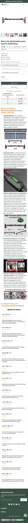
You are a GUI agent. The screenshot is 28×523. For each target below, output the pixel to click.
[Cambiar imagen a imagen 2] (7, 35)
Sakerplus (18, 516)
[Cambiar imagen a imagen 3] (12, 35)
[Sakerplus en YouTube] (16, 504)
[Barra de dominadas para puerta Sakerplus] (14, 20)
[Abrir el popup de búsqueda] (21, 4)
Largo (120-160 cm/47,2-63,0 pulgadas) (10, 72)
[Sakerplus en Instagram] (14, 504)
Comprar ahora (14, 87)
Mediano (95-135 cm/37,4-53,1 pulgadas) (10, 69)
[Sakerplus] (5, 4)
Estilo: (10, 62)
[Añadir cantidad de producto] (7, 79)
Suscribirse (23, 499)
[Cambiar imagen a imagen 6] (25, 35)
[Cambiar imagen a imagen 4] (16, 35)
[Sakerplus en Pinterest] (11, 504)
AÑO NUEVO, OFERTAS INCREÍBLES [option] (14, 1)
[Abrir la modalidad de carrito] (23, 4)
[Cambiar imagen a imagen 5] (20, 35)
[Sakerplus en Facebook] (9, 504)
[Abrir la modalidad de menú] (26, 4)
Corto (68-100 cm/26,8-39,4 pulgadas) (10, 65)
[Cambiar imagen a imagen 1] (3, 35)
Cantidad (3, 77)
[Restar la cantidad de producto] (2, 79)
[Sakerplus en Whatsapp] (19, 504)
